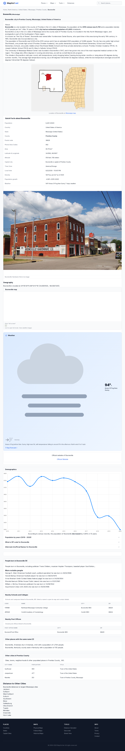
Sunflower (8, 669)
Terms (97, 730)
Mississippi (31, 10)
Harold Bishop (10, 576)
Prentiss (41, 27)
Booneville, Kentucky (13, 648)
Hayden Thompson (65, 566)
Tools (61, 3)
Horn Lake (7, 715)
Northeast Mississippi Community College (34, 608)
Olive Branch (8, 706)
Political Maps (38, 730)
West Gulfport (8, 694)
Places (43, 3)
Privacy (97, 733)
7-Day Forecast (10, 448)
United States (23, 10)
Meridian (6, 710)
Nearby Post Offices (13, 619)
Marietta (7, 677)
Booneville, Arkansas (13, 645)
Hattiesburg (7, 703)
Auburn (6, 696)
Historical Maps (38, 733)
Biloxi (5, 701)
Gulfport (6, 692)
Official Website (62, 459)
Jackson (6, 689)
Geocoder (67, 730)
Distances (70, 3)
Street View (68, 733)
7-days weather (71, 183)
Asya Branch (10, 587)
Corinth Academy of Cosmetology (32, 612)
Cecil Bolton (89, 566)
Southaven (7, 699)
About (96, 728)
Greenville (7, 713)
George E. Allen (11, 573)
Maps (52, 3)
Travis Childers (44, 566)
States (5, 730)
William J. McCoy (11, 584)
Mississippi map (71, 113)
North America (12, 10)
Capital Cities (7, 733)
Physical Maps (38, 728)
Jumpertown (9, 673)
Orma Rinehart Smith (13, 579)
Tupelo (5, 708)
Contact (97, 736)
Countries (6, 728)
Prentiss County (42, 10)
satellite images (27, 328)
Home (5, 10)
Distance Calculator (70, 728)
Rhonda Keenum (11, 581)
